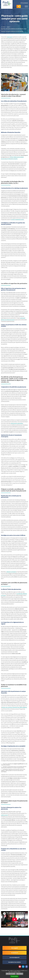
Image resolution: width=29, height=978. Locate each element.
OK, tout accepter (10, 973)
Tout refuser (20, 973)
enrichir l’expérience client (17, 219)
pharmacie (9, 37)
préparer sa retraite (11, 571)
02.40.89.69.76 (14, 952)
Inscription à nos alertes (14, 962)
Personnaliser (14, 976)
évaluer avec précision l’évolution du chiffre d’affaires (14, 707)
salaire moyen (4, 815)
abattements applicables (17, 423)
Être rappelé (14, 948)
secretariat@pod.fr (14, 957)
